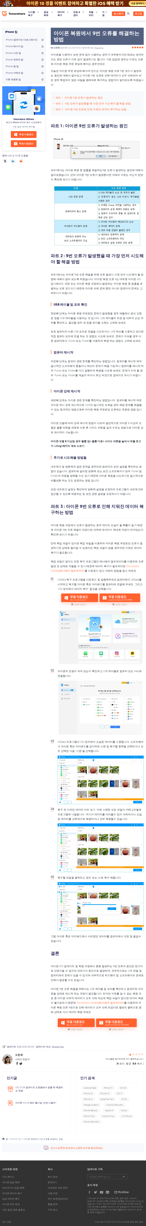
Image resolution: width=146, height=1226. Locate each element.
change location (91, 1105)
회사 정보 (53, 1176)
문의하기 (52, 1182)
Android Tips (108, 1116)
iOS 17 (119, 1093)
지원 (103, 14)
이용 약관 (53, 1193)
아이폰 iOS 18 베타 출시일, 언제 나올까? (35, 1102)
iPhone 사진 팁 (13, 53)
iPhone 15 (104, 1093)
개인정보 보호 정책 (58, 1187)
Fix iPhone (126, 1116)
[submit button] (123, 1176)
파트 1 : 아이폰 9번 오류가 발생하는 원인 (79, 97)
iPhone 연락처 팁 (14, 59)
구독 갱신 (53, 1209)
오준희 (57, 47)
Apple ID (109, 1110)
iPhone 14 (88, 1099)
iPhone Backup (90, 1110)
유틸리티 (91, 14)
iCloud (124, 1110)
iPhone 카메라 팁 (14, 72)
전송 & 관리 (76, 14)
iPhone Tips (98, 48)
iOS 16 (124, 1099)
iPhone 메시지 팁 (14, 46)
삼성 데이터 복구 (11, 1198)
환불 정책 (53, 1204)
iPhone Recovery (91, 1121)
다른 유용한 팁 (13, 79)
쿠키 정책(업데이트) (58, 1198)
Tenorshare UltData (23, 119)
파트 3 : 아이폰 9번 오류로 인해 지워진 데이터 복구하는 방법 (91, 109)
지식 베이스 (8, 1176)
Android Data (90, 1088)
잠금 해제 (46, 14)
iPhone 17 (108, 1088)
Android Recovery (114, 1105)
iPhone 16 (88, 1093)
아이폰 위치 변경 (11, 1204)
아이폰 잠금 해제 (11, 1182)
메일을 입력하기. (107, 1176)
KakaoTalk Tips (107, 1099)
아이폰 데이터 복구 (12, 1193)
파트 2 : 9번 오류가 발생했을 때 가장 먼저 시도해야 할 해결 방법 (93, 103)
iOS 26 (123, 1088)
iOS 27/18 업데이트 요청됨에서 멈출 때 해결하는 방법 (39, 1089)
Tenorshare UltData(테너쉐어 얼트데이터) (100, 1002)
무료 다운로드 (26, 134)
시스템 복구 (31, 14)
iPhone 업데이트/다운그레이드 (22, 39)
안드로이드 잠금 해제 (13, 1187)
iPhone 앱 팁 (12, 66)
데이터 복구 (61, 14)
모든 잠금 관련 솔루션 (13, 1209)
